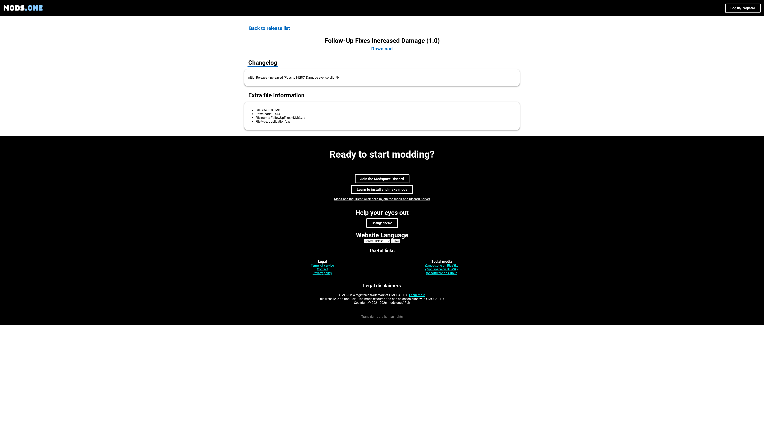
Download (382, 49)
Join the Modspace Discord (382, 179)
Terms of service (322, 265)
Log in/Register (742, 8)
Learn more (417, 295)
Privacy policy (322, 273)
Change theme (382, 223)
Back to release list (269, 28)
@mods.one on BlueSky (441, 265)
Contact (322, 269)
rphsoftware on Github (441, 273)
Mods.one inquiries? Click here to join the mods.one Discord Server (382, 199)
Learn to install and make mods (382, 189)
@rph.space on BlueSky (441, 269)
